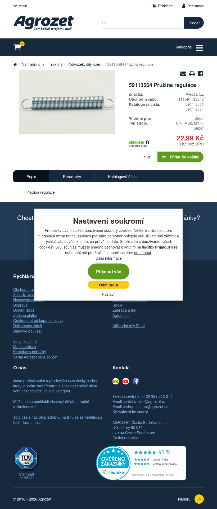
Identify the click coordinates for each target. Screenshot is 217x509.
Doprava (20, 305)
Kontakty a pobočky (29, 351)
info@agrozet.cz (152, 401)
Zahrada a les (124, 310)
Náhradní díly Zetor (128, 325)
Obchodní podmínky (30, 289)
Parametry (72, 176)
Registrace (195, 5)
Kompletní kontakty (130, 411)
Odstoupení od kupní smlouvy (38, 320)
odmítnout (142, 252)
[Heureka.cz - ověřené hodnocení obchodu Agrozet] (141, 462)
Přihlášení (165, 5)
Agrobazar (121, 315)
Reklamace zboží (27, 325)
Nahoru (184, 499)
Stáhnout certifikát (26, 475)
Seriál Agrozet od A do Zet (35, 357)
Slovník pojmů (25, 341)
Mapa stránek (24, 346)
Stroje (117, 305)
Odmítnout (108, 284)
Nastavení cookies (28, 299)
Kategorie (184, 47)
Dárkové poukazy (27, 331)
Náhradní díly (33, 64)
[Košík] (19, 47)
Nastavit (108, 293)
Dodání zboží (24, 310)
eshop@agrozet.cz (152, 406)
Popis (31, 176)
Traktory (56, 64)
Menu (23, 5)
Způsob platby (25, 315)
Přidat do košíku (185, 157)
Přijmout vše (108, 271)
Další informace (109, 257)
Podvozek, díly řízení (84, 64)
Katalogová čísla (122, 176)
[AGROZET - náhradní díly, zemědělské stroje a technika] (15, 64)
